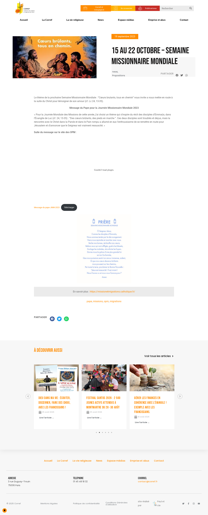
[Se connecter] (116, 8)
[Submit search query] (191, 8)
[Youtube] (199, 504)
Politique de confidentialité (86, 503)
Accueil (24, 20)
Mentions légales (49, 503)
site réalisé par (143, 503)
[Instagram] (194, 504)
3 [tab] (102, 432)
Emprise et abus (157, 20)
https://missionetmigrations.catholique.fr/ (112, 291)
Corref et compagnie (99, 8)
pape (89, 301)
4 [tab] (105, 432)
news (115, 71)
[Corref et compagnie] (85, 8)
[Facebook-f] (188, 504)
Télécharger (69, 207)
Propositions (118, 75)
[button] (177, 75)
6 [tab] (111, 432)
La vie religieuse (75, 20)
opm (106, 301)
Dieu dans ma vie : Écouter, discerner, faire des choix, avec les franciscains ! (54, 403)
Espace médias (126, 20)
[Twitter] (183, 504)
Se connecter (126, 8)
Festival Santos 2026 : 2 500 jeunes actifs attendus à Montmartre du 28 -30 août (103, 403)
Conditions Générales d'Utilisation (116, 503)
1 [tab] (96, 432)
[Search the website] (177, 8)
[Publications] (140, 8)
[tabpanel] (56, 396)
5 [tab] (108, 432)
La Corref (47, 20)
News (101, 20)
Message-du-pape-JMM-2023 (47, 207)
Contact (184, 20)
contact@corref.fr (147, 481)
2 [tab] (99, 432)
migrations (115, 301)
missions (98, 301)
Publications (151, 8)
